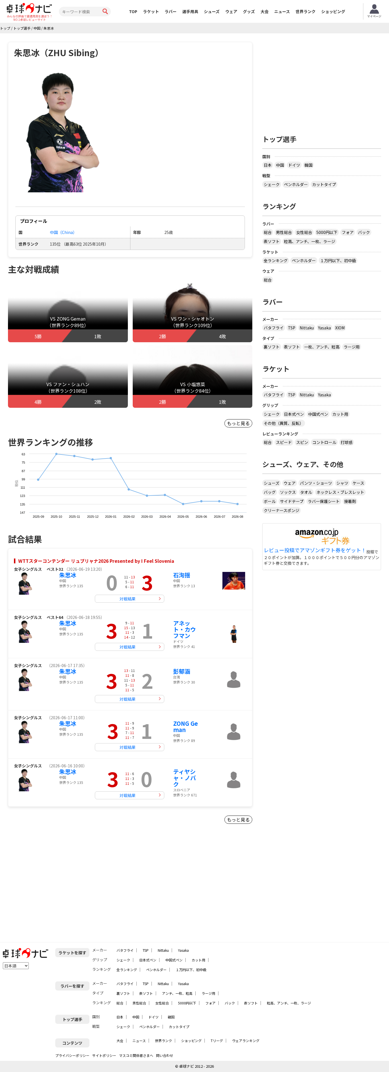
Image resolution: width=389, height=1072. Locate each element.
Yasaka (324, 328)
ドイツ (294, 165)
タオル (306, 492)
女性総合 (304, 232)
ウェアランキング (245, 1040)
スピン (302, 442)
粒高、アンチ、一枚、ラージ (309, 241)
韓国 (308, 165)
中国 (280, 165)
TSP (291, 328)
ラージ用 (352, 347)
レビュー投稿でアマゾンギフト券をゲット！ (315, 550)
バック (364, 232)
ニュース (282, 11)
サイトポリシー (104, 1055)
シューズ (212, 11)
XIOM (340, 328)
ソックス (288, 492)
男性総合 (284, 232)
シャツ (342, 483)
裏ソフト (272, 347)
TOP (133, 11)
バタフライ (274, 328)
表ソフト (272, 241)
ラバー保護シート (324, 501)
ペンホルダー (296, 184)
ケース (358, 483)
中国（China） (63, 232)
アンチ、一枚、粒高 (177, 993)
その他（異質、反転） (284, 423)
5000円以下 (326, 232)
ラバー (171, 11)
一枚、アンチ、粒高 (321, 347)
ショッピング (333, 11)
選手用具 (190, 11)
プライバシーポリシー (72, 1055)
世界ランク (306, 11)
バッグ (270, 492)
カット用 (340, 414)
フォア (348, 232)
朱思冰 (67, 575)
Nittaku (307, 328)
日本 (268, 165)
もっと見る (238, 423)
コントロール (324, 442)
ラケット (151, 11)
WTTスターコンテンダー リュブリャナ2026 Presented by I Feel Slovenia (96, 560)
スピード (284, 442)
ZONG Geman (185, 726)
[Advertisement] (57, 885)
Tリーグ (217, 1040)
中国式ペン (318, 414)
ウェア (231, 11)
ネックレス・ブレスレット (340, 492)
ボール (270, 501)
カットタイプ (324, 184)
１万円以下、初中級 (338, 260)
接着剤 (350, 501)
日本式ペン (294, 414)
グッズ (249, 11)
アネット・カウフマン (184, 629)
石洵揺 (181, 575)
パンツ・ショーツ (316, 483)
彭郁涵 (181, 671)
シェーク (272, 184)
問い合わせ (164, 1055)
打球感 (347, 442)
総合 (268, 232)
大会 (265, 11)
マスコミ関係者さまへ (136, 1055)
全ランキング (276, 260)
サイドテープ (292, 501)
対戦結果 (128, 599)
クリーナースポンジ (281, 510)
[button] (63, 131)
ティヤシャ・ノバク (184, 777)
